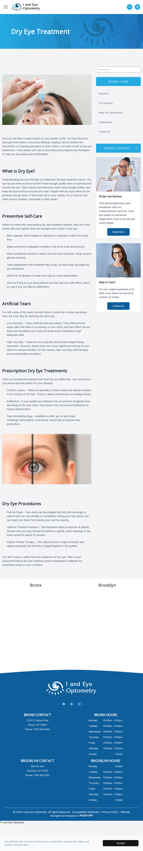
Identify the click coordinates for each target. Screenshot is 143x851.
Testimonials (105, 122)
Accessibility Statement (85, 812)
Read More (118, 231)
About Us (104, 93)
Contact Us (104, 131)
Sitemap (125, 812)
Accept (121, 843)
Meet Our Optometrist (110, 112)
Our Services (106, 103)
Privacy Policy (110, 812)
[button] (5, 7)
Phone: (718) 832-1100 (37, 775)
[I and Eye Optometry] (71, 822)
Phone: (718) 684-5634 (37, 729)
